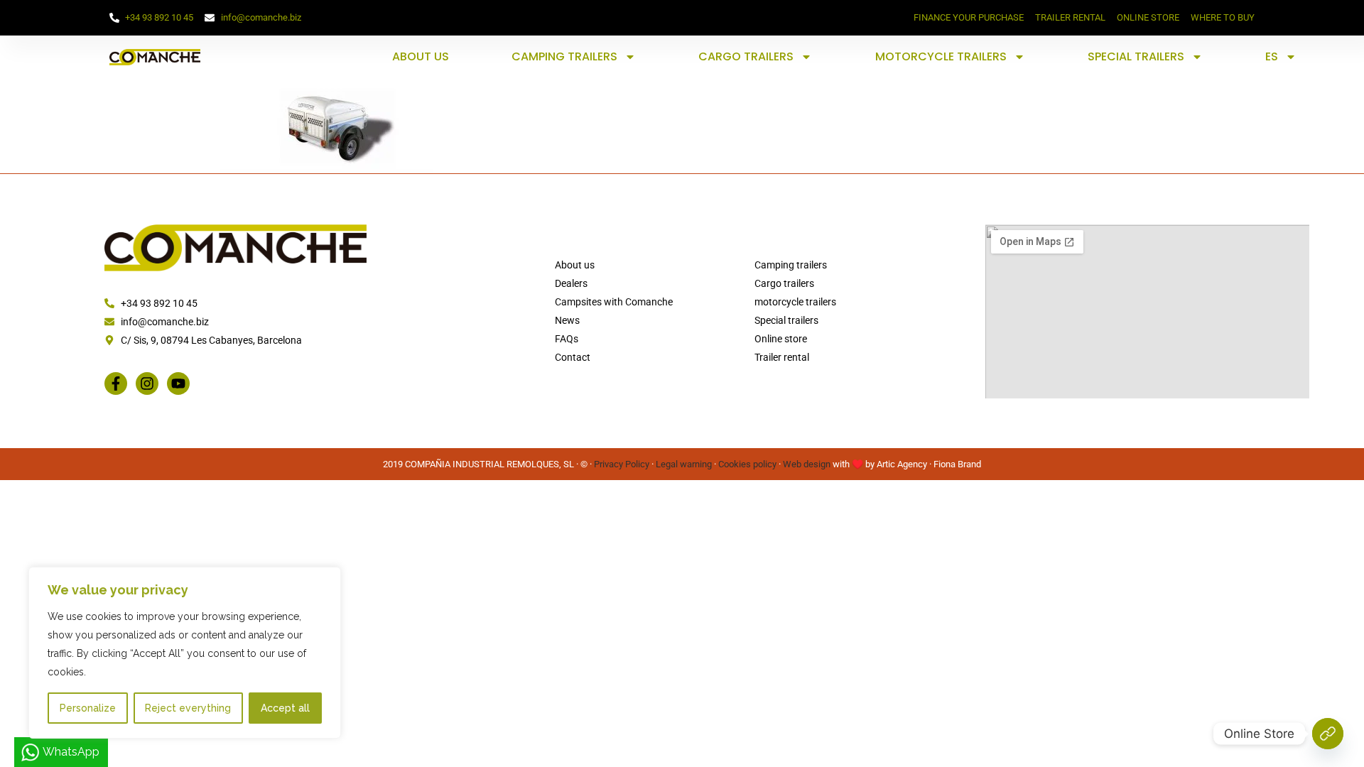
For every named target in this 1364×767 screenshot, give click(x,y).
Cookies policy (747, 464)
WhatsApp (71, 751)
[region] (184, 653)
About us (420, 56)
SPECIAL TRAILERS (1136, 56)
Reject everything (188, 708)
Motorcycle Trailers (941, 56)
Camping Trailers (564, 56)
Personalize (88, 708)
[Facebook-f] (115, 383)
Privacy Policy (621, 464)
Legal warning (684, 464)
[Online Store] (1327, 733)
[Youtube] (178, 383)
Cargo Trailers (746, 56)
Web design (806, 464)
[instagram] (147, 383)
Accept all (285, 708)
